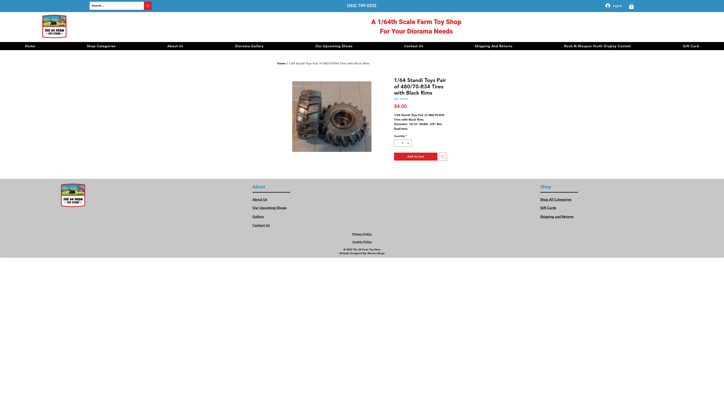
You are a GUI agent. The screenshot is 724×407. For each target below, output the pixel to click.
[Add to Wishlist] (443, 157)
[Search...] (147, 6)
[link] (631, 6)
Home (281, 63)
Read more (401, 128)
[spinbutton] (402, 143)
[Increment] (408, 143)
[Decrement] (397, 143)
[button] (101, 46)
